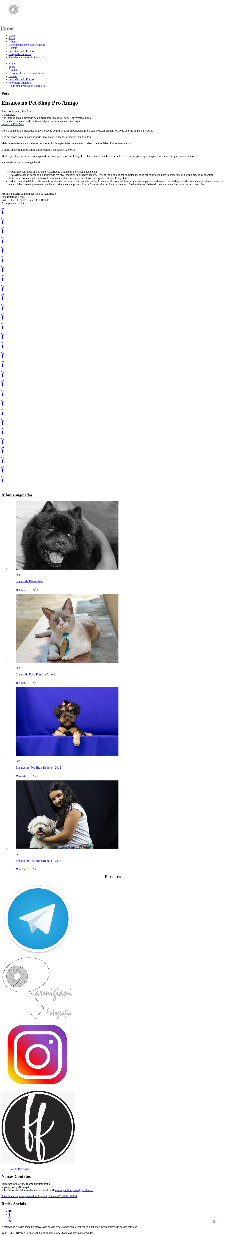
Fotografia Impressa (20, 54)
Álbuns (13, 41)
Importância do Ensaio (21, 51)
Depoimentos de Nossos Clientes (27, 44)
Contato (13, 47)
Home (12, 35)
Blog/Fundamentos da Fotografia (27, 57)
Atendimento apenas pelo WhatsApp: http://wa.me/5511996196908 (39, 1196)
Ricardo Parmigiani (19, 1168)
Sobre (12, 38)
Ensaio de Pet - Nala (12, 124)
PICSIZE (10, 1232)
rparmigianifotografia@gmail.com (74, 1190)
